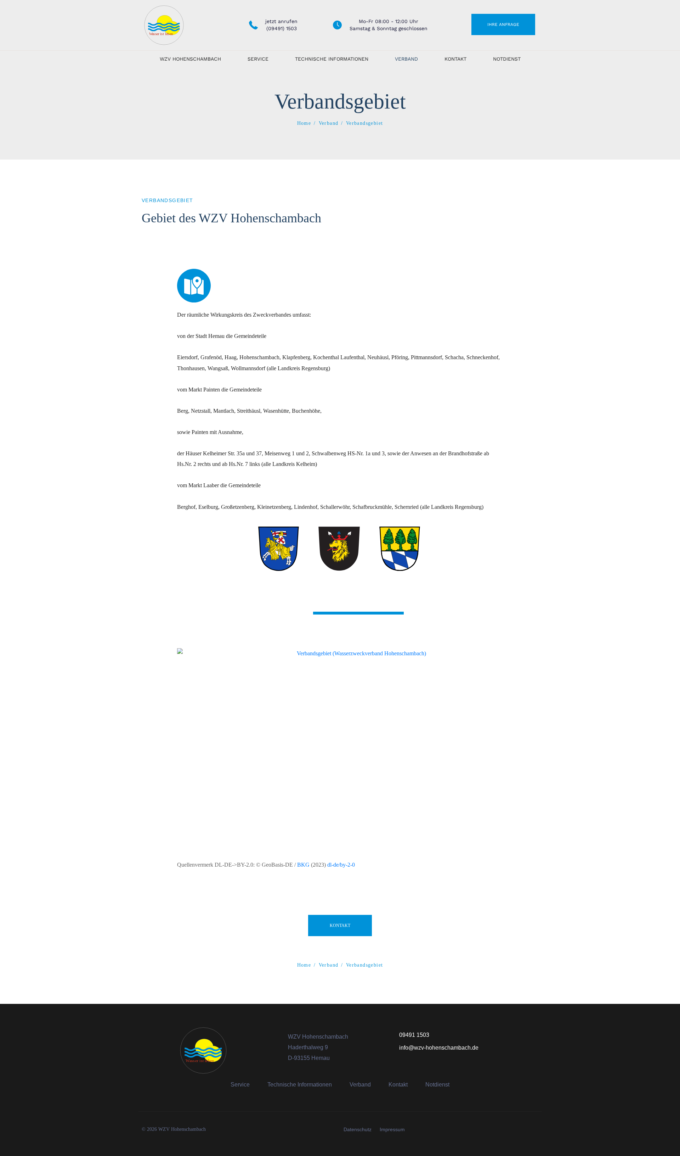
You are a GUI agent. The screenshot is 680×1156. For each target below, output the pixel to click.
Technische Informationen (331, 59)
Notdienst (507, 59)
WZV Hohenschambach (190, 59)
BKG (303, 865)
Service (258, 59)
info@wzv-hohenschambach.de (438, 1048)
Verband (406, 59)
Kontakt (455, 59)
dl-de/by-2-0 (341, 865)
